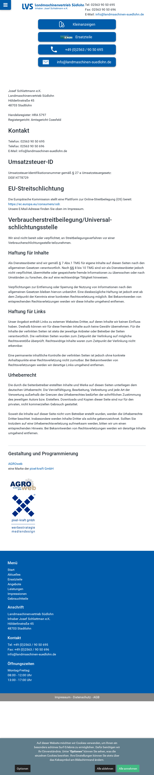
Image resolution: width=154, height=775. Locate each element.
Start (11, 570)
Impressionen (17, 594)
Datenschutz (82, 697)
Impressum (63, 697)
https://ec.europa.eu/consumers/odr (34, 204)
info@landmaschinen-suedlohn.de (119, 14)
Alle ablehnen (105, 768)
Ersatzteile (15, 579)
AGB (96, 697)
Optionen (22, 768)
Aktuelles (14, 574)
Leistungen (15, 589)
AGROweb (15, 464)
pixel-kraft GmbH (42, 468)
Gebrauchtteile (18, 598)
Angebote (14, 584)
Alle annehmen (128, 768)
